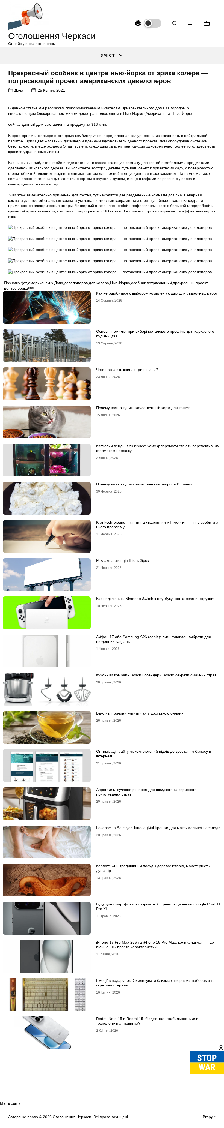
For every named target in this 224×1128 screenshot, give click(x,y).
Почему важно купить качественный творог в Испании (144, 484)
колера (102, 283)
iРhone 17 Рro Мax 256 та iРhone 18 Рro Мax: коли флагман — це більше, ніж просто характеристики (155, 944)
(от (24, 283)
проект (202, 283)
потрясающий (159, 283)
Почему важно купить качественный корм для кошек (143, 408)
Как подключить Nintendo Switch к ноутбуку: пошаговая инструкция (156, 598)
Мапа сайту (10, 1103)
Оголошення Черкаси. (72, 1117)
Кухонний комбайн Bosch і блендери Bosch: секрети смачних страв (156, 675)
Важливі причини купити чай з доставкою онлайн (140, 713)
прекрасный (183, 283)
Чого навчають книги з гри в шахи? (127, 369)
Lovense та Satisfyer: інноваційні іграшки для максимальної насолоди (158, 828)
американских (40, 283)
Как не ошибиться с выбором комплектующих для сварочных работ (156, 293)
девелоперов (76, 283)
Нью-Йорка (120, 283)
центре (10, 288)
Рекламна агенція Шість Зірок (122, 560)
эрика (23, 288)
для (92, 283)
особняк (138, 283)
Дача (18, 90)
